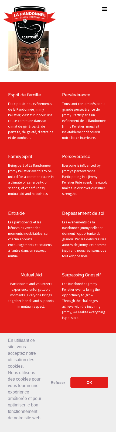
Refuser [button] (58, 382)
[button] (8, 425)
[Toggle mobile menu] (105, 9)
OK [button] (89, 382)
